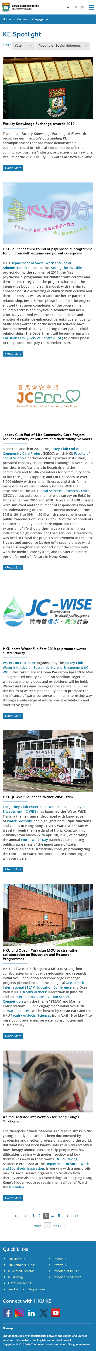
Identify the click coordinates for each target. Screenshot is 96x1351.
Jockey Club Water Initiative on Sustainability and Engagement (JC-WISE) (46, 667)
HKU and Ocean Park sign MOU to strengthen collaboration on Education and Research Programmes (41, 954)
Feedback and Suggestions (26, 1289)
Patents (58, 1259)
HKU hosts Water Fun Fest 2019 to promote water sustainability (44, 651)
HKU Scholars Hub (20, 1265)
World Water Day (34, 839)
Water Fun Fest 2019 (19, 663)
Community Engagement (34, 19)
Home (7, 19)
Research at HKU (64, 1271)
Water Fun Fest (19, 1010)
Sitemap (8, 1328)
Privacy (58, 1265)
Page (37, 1226)
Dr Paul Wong (66, 1159)
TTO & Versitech (18, 1283)
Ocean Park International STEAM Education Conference (43, 985)
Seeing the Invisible (66, 267)
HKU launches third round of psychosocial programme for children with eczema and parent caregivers (48, 251)
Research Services (65, 1277)
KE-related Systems (21, 1271)
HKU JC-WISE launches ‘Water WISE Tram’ (38, 797)
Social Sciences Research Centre (64, 491)
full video (16, 1187)
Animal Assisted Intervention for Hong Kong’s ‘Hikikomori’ (41, 1119)
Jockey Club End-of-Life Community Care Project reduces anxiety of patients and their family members (47, 436)
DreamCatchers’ (34, 992)
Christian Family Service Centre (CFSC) (33, 338)
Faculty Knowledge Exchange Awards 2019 (39, 124)
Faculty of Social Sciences (60, 45)
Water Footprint (20, 821)
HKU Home (15, 1259)
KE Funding (15, 1277)
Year (18, 45)
